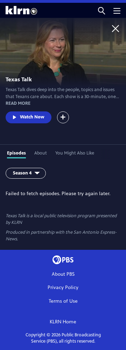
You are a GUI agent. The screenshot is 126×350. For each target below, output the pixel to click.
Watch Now (32, 117)
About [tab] (40, 153)
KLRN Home (63, 322)
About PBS (63, 274)
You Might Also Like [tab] (74, 153)
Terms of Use (63, 301)
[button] (101, 10)
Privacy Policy (63, 287)
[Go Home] (115, 28)
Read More (18, 103)
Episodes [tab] (16, 153)
